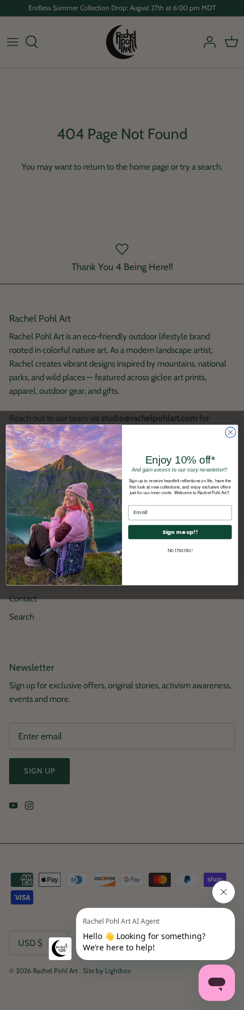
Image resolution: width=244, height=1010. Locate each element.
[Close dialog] (230, 432)
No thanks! (179, 550)
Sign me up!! (179, 532)
